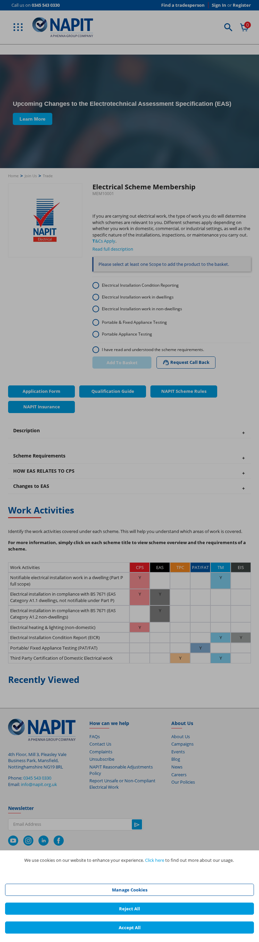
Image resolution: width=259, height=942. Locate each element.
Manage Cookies (129, 890)
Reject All (129, 909)
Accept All (130, 927)
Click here (154, 860)
